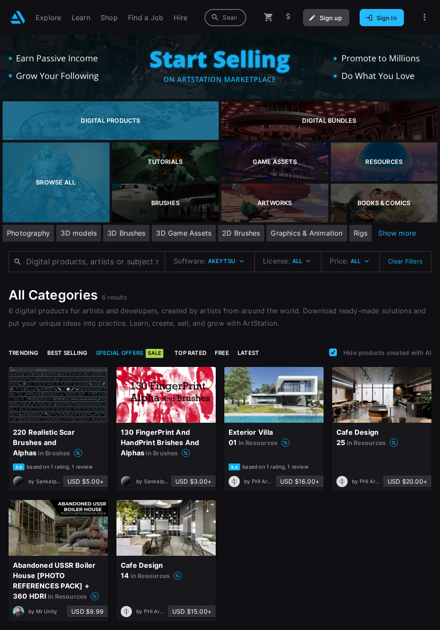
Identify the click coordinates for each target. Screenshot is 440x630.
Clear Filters (405, 261)
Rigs (361, 233)
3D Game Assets (183, 233)
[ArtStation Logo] (17, 17)
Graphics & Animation (306, 233)
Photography (28, 233)
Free (222, 352)
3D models (79, 233)
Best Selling (67, 352)
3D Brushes (126, 233)
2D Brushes (241, 233)
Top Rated (190, 352)
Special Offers (128, 352)
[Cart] (268, 17)
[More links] (424, 17)
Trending (24, 352)
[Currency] (288, 17)
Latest (248, 352)
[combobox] (225, 17)
